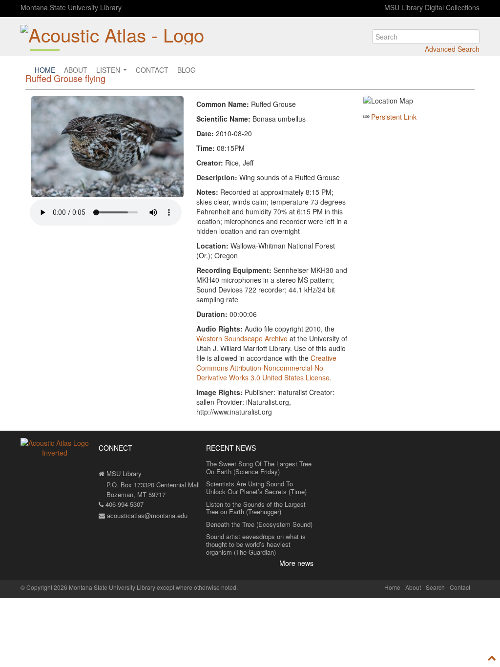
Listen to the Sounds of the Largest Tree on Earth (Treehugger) (256, 508)
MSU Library (123, 473)
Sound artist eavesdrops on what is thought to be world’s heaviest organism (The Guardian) (256, 544)
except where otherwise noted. (197, 587)
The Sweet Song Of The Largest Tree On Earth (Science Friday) (259, 467)
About (75, 70)
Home (45, 70)
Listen (109, 70)
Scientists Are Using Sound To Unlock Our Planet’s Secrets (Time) (256, 487)
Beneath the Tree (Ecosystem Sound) (259, 524)
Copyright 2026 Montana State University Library (90, 587)
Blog (186, 70)
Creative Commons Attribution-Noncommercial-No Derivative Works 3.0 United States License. (266, 367)
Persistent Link (394, 117)
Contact (152, 70)
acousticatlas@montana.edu (146, 515)
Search (435, 587)
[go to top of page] (492, 658)
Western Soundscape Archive (242, 338)
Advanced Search (452, 49)
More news (296, 563)
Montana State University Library (71, 7)
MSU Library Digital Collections (431, 7)
